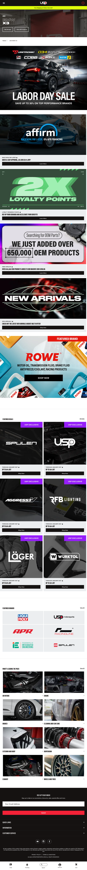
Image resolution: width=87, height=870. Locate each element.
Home (4, 40)
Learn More (43, 164)
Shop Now (43, 327)
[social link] (37, 841)
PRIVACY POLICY (36, 854)
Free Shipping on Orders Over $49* (43, 8)
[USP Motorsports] (45, 3)
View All (82, 608)
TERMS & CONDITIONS (49, 854)
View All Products (22, 29)
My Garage (7, 29)
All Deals (82, 419)
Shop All (82, 668)
